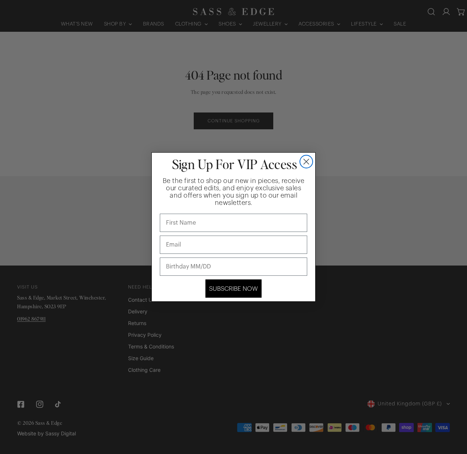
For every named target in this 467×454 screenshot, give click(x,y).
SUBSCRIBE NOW (233, 289)
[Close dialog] (306, 161)
